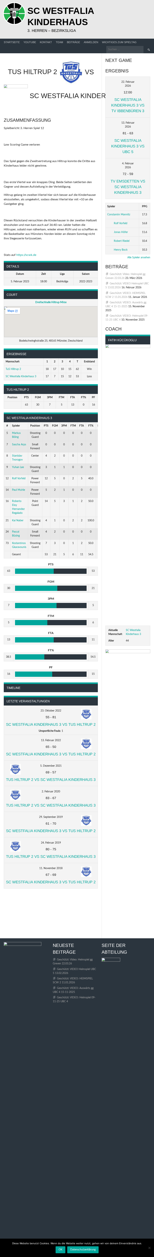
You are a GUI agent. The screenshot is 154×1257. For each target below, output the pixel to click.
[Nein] (149, 1248)
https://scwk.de (26, 254)
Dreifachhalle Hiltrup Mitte (50, 302)
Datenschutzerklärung (83, 1249)
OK (60, 1249)
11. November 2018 (51, 868)
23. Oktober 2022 (51, 710)
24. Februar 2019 (51, 843)
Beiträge (73, 42)
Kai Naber (17, 520)
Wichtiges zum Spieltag (119, 42)
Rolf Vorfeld (19, 478)
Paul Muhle (18, 490)
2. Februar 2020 (51, 791)
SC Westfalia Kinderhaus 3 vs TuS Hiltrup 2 (51, 724)
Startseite (12, 42)
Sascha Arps (19, 444)
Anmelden (91, 42)
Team (59, 42)
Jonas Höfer (121, 232)
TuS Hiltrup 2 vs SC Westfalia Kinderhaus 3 (51, 780)
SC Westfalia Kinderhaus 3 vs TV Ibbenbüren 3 (127, 105)
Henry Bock (121, 250)
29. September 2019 (51, 817)
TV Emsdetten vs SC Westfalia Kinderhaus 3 (128, 187)
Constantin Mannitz (118, 214)
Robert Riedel (121, 241)
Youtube (29, 42)
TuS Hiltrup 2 (13, 369)
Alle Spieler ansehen (138, 257)
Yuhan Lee (18, 467)
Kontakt (46, 42)
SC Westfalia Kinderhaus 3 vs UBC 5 (127, 146)
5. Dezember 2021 (51, 766)
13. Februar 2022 (51, 740)
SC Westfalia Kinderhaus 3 (21, 376)
